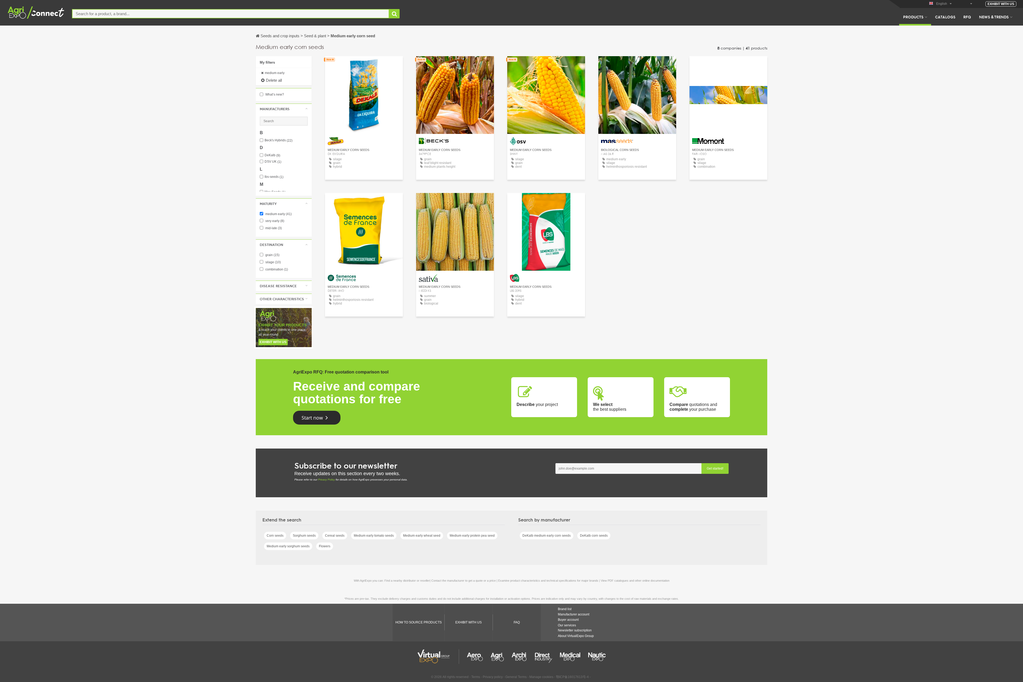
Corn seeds (275, 535)
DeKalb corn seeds (594, 535)
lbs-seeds (274, 177)
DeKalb (272, 155)
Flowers (324, 546)
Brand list (564, 609)
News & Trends (994, 16)
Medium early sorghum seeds (288, 546)
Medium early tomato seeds (374, 535)
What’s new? (274, 94)
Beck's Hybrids (279, 140)
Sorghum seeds (304, 535)
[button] (284, 108)
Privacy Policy (326, 479)
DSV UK (273, 162)
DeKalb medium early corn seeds (546, 535)
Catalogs (945, 16)
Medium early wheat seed (421, 535)
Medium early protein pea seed (472, 535)
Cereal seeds (334, 535)
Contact (364, 65)
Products (913, 16)
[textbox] (230, 13)
